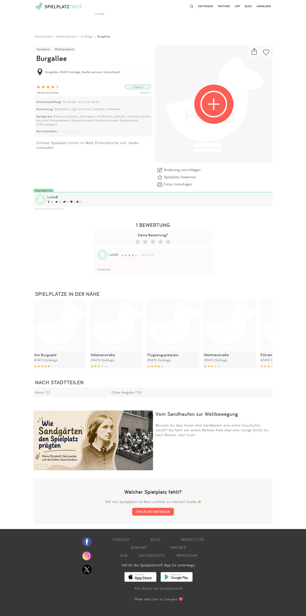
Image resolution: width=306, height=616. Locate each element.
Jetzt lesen (187, 434)
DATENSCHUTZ (152, 555)
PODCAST (121, 539)
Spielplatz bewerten (180, 176)
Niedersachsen (66, 36)
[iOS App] (140, 580)
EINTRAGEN (205, 6)
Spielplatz (43, 49)
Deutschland (43, 36)
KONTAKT (139, 547)
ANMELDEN (264, 6)
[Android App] (176, 580)
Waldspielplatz (64, 49)
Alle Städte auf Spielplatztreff (158, 588)
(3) (47, 392)
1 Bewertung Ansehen (47, 92)
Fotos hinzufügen (178, 184)
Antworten (104, 269)
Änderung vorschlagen (182, 169)
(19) (138, 392)
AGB (123, 555)
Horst (39, 392)
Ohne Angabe (123, 392)
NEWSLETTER (192, 539)
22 (52, 201)
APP (237, 6)
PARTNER (224, 6)
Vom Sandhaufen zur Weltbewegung (196, 413)
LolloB (52, 197)
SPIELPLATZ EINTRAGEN (153, 512)
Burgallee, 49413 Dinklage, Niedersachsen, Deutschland (82, 72)
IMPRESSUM (187, 555)
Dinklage (87, 36)
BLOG (248, 6)
